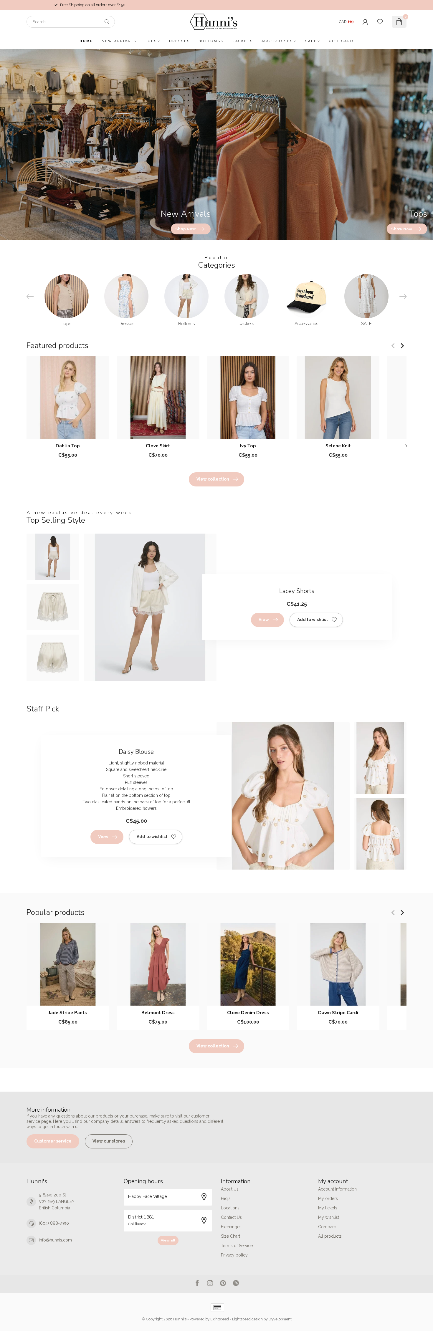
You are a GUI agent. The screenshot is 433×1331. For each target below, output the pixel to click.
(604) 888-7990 (54, 1223)
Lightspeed (219, 1319)
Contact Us (231, 1217)
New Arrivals (119, 41)
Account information (337, 1189)
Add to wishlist (312, 619)
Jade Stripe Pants (68, 1012)
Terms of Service (237, 1245)
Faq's (226, 1198)
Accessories (277, 41)
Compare (327, 1226)
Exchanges (231, 1226)
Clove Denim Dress (248, 1012)
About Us (230, 1189)
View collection (212, 479)
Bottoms (210, 41)
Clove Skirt (158, 445)
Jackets (243, 41)
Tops (151, 41)
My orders (328, 1198)
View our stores (108, 1141)
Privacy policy (234, 1255)
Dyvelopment (280, 1319)
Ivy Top (248, 445)
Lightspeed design (247, 1319)
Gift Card (341, 41)
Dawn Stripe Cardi (338, 1012)
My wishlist (328, 1217)
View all (168, 1240)
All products (330, 1236)
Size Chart (230, 1236)
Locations (230, 1208)
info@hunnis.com (55, 1240)
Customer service (53, 1141)
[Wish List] (380, 22)
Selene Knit (338, 445)
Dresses (179, 41)
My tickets (327, 1208)
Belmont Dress (158, 1012)
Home (86, 41)
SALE (311, 41)
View (264, 619)
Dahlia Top (68, 445)
